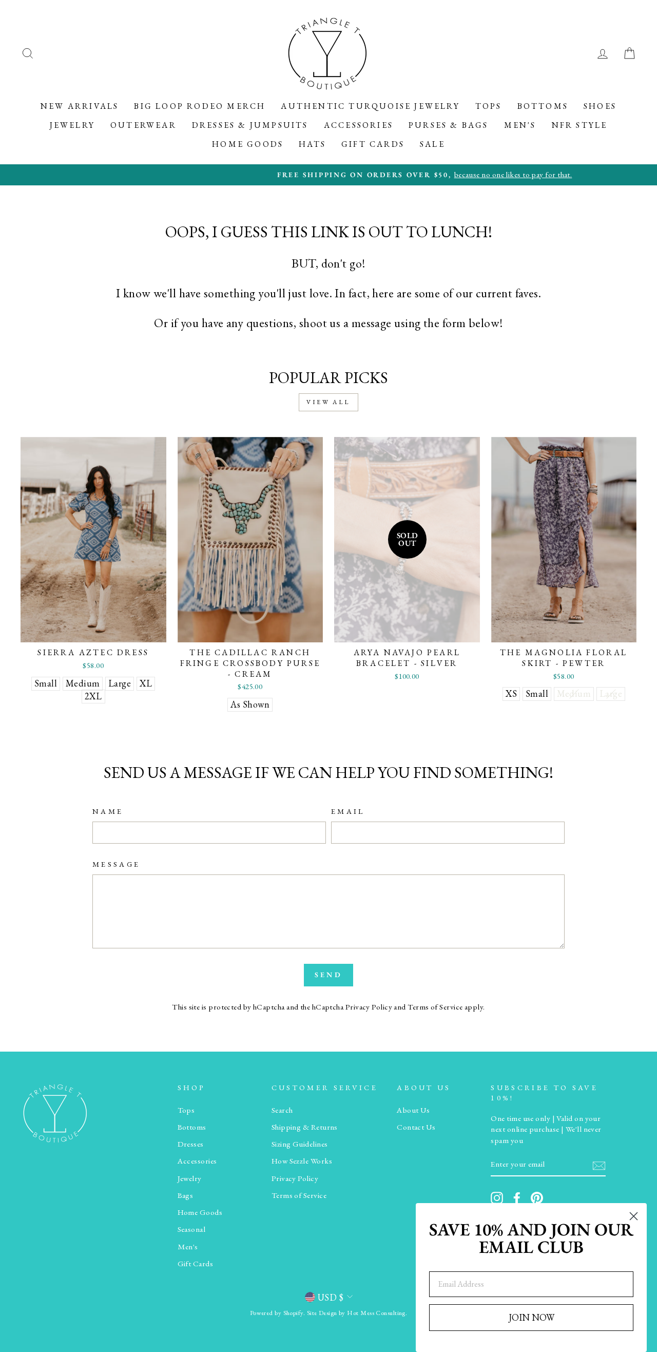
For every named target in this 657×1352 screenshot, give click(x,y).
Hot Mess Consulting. (377, 1312)
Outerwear (143, 125)
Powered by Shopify (276, 1312)
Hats (312, 144)
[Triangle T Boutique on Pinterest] (537, 1198)
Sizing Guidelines (300, 1144)
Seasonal (192, 1229)
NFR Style (580, 125)
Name (107, 811)
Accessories (358, 125)
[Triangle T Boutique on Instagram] (497, 1198)
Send (328, 974)
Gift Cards (372, 144)
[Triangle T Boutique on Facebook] (517, 1198)
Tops (488, 106)
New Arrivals (80, 106)
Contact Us (416, 1127)
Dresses (191, 1144)
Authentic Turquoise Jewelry (370, 106)
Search (282, 1110)
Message (116, 864)
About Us (413, 1110)
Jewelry (72, 125)
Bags (186, 1195)
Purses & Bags (449, 125)
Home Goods (247, 144)
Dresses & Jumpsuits (250, 125)
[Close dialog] (634, 1216)
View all (328, 402)
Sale (432, 144)
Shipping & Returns (305, 1127)
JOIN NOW (531, 1317)
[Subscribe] (599, 1165)
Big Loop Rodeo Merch (199, 106)
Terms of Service (435, 1007)
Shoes (600, 106)
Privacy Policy (368, 1007)
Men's (520, 125)
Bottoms (542, 106)
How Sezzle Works (302, 1161)
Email (348, 811)
